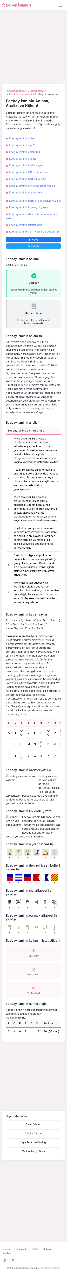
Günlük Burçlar (34, 1133)
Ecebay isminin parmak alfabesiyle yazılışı (35, 200)
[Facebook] (5, 1260)
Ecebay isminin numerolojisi (26, 192)
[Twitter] (13, 1260)
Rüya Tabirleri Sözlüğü (33, 1142)
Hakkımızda (20, 1249)
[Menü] (60, 5)
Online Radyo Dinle (33, 1151)
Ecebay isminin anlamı (22, 138)
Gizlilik (35, 1249)
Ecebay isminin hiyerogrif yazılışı (29, 207)
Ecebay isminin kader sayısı (26, 165)
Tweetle (35, 246)
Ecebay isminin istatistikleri (25, 225)
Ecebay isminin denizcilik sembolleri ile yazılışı (31, 216)
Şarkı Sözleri (33, 1124)
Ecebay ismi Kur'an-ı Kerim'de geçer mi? (34, 231)
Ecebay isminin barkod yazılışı (27, 179)
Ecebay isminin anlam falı (24, 152)
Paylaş (35, 239)
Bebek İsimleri (18, 5)
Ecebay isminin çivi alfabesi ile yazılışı (32, 185)
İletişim (6, 1249)
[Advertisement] (33, 47)
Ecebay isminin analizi (22, 158)
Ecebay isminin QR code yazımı (28, 172)
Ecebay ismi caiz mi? (22, 145)
